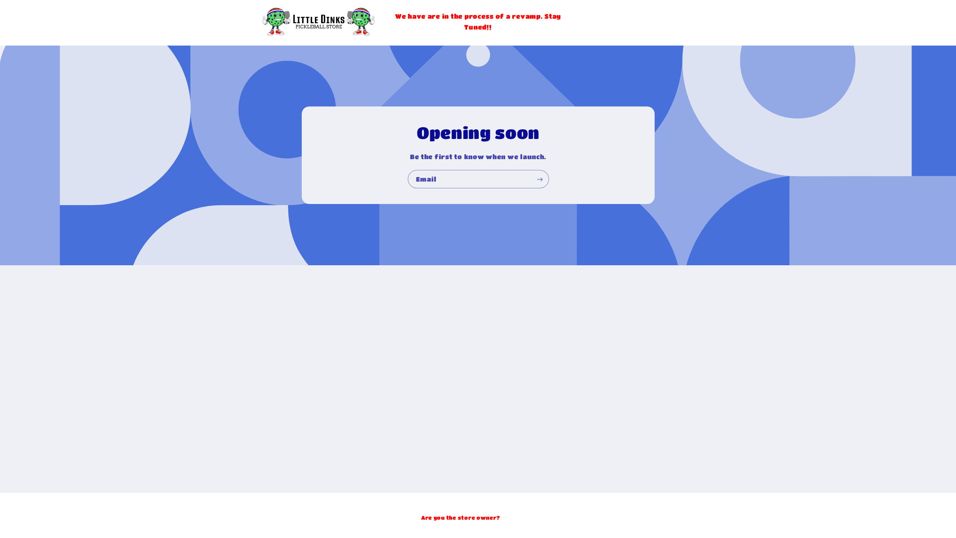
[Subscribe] (539, 179)
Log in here (518, 517)
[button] (652, 22)
